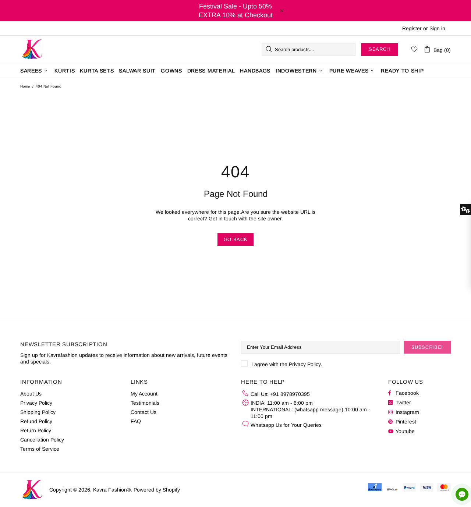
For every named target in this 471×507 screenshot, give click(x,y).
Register (412, 28)
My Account (144, 394)
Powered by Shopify (157, 490)
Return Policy (35, 430)
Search (379, 49)
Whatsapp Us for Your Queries (286, 425)
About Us (31, 394)
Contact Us (143, 412)
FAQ (136, 421)
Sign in (437, 28)
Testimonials (145, 403)
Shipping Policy (38, 412)
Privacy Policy (305, 364)
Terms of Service (39, 449)
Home (25, 86)
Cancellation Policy (42, 440)
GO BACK (236, 239)
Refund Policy (36, 421)
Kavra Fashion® (32, 49)
